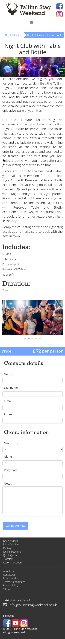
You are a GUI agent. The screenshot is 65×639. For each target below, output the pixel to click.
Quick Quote (10, 555)
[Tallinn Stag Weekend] (32, 9)
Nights (8, 456)
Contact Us (9, 574)
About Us (8, 571)
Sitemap (7, 589)
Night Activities (13, 35)
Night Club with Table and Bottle (44, 35)
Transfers (8, 559)
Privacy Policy (10, 585)
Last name (11, 387)
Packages (8, 548)
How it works (10, 578)
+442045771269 (16, 600)
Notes (8, 483)
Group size (11, 443)
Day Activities (10, 541)
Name (8, 374)
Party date (10, 470)
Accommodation (12, 562)
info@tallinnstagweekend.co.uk (33, 604)
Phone (8, 414)
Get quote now (15, 526)
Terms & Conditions (14, 582)
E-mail (8, 401)
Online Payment (12, 551)
